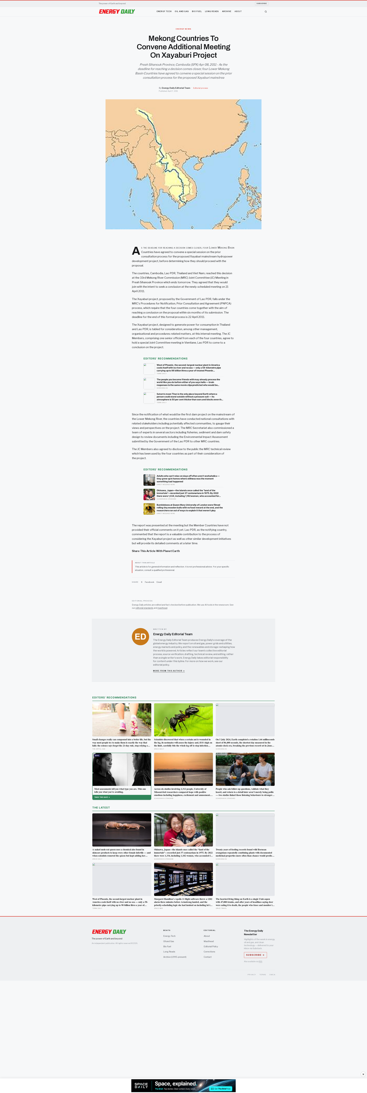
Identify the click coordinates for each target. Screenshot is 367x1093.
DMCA (272, 975)
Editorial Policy (211, 946)
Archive (227, 11)
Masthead (209, 941)
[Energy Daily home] (117, 11)
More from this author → (169, 671)
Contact (208, 957)
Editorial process (200, 88)
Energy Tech (164, 11)
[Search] (265, 11)
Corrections (209, 951)
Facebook (149, 582)
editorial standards (144, 608)
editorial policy (161, 664)
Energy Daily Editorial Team (176, 88)
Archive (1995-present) (174, 957)
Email (159, 582)
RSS (260, 961)
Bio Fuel (197, 11)
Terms (262, 975)
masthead (162, 608)
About (238, 11)
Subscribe (262, 3)
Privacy (252, 975)
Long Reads (212, 11)
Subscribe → (255, 955)
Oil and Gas (182, 11)
